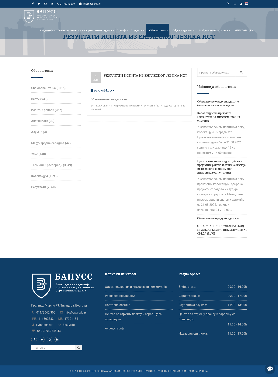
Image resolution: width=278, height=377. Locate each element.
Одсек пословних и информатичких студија (85, 30)
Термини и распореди (51, 165)
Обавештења (157, 30)
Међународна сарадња (213, 30)
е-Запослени (44, 325)
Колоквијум (44, 176)
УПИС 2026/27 (243, 30)
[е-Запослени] (241, 4)
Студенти (136, 30)
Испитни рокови (46, 110)
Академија (46, 30)
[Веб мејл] (235, 4)
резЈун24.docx (103, 90)
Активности (42, 121)
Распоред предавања (120, 296)
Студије (121, 30)
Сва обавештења (48, 88)
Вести (39, 99)
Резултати (43, 187)
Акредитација (114, 328)
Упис (38, 154)
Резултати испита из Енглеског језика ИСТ (145, 75)
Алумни (39, 132)
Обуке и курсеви (182, 30)
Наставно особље (117, 305)
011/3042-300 (45, 312)
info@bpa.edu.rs (76, 312)
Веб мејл (69, 325)
